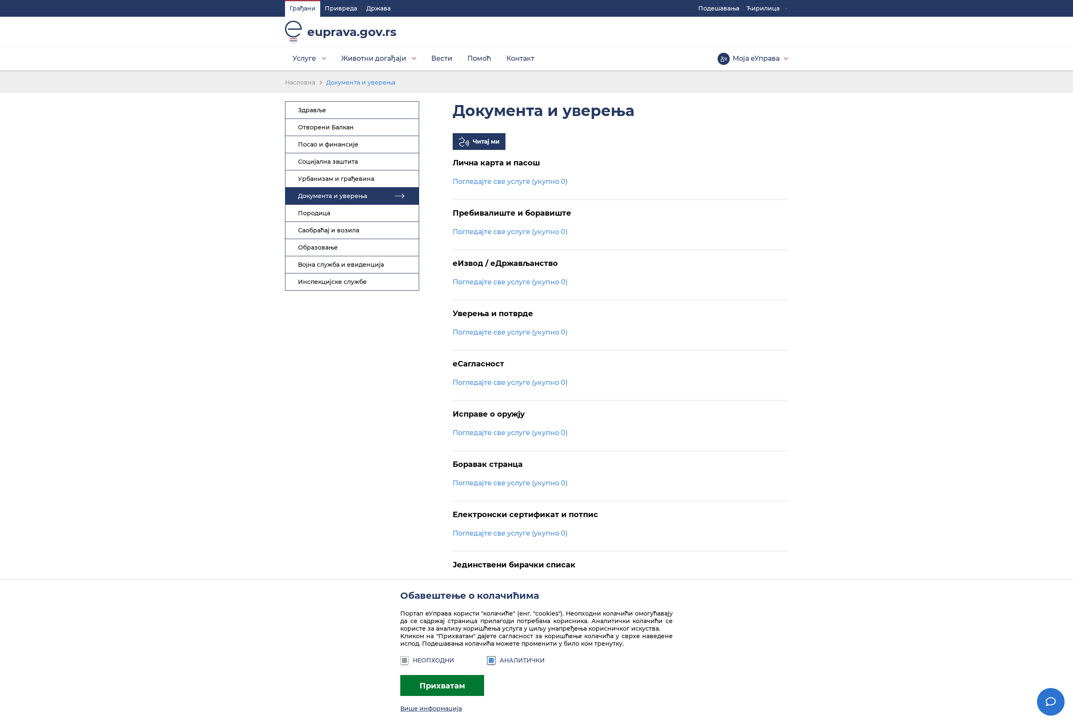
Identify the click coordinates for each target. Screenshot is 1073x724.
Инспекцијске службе (332, 282)
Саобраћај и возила (328, 230)
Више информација (431, 708)
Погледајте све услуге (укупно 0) (510, 182)
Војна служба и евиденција (341, 264)
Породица (314, 213)
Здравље (312, 110)
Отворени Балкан (326, 127)
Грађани (303, 8)
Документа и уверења (360, 82)
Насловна (300, 82)
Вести (441, 58)
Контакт (520, 58)
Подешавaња (718, 8)
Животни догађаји (373, 58)
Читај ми (486, 141)
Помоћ (479, 58)
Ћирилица (763, 8)
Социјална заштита (328, 161)
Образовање (318, 247)
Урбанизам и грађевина (336, 179)
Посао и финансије (328, 144)
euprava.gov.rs (352, 32)
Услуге (304, 58)
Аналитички (522, 660)
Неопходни (433, 660)
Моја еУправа (756, 58)
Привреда (341, 8)
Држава (378, 8)
